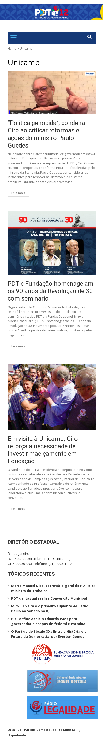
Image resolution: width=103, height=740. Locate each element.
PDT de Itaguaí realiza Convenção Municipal (49, 598)
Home (12, 48)
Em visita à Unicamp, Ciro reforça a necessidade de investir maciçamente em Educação (43, 450)
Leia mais (18, 193)
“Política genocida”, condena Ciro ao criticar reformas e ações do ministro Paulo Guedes (46, 134)
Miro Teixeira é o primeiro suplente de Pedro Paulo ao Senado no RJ (49, 608)
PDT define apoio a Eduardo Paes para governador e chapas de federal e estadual (48, 621)
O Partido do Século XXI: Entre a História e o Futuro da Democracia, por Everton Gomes (48, 634)
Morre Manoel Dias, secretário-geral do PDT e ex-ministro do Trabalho (54, 588)
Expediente (17, 735)
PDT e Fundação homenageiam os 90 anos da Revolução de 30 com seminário (50, 291)
